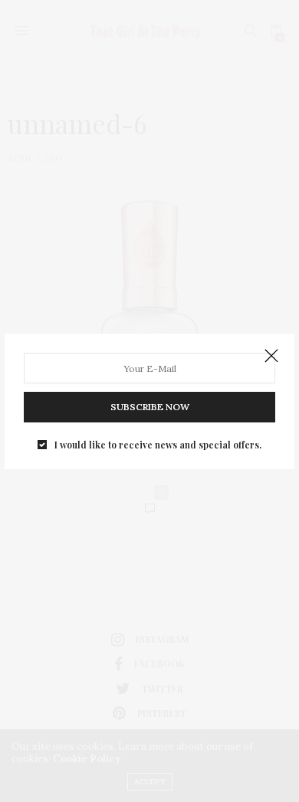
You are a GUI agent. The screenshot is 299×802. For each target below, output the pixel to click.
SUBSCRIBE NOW (149, 406)
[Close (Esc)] (271, 356)
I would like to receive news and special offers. (157, 444)
